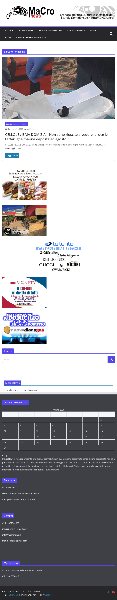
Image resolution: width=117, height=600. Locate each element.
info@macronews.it (11, 535)
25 (21, 442)
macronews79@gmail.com (14, 529)
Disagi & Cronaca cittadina (81, 30)
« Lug (4, 455)
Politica (9, 30)
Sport (8, 37)
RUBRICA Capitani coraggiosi (31, 37)
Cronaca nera (25, 30)
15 (85, 431)
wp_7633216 (32, 129)
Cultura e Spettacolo (50, 30)
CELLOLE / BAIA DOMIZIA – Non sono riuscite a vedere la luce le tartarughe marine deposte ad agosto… (56, 136)
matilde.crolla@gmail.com (14, 540)
